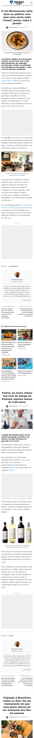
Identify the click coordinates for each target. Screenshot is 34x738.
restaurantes (13, 266)
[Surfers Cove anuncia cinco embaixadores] (25, 363)
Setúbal (11, 470)
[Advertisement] (17, 123)
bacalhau (15, 509)
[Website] (22, 300)
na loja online (14, 467)
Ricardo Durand (13, 27)
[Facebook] (25, 300)
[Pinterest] (27, 300)
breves (21, 339)
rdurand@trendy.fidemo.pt (23, 296)
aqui (9, 218)
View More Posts (17, 281)
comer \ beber (7, 339)
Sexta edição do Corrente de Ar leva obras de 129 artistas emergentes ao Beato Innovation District (8, 375)
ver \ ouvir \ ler (7, 367)
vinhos (11, 635)
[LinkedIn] (29, 300)
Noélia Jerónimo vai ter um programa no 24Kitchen (24, 344)
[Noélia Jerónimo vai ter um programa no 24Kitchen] (25, 335)
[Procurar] (31, 3)
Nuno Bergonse (17, 138)
